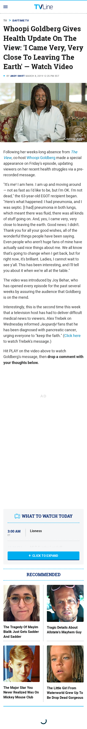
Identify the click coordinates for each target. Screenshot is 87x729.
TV (5, 20)
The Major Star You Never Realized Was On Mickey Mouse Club (21, 692)
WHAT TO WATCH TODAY (47, 516)
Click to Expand (45, 556)
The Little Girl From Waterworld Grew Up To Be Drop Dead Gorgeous (65, 693)
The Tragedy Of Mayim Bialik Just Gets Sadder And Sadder (21, 632)
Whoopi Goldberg (41, 157)
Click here (72, 335)
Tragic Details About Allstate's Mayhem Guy (64, 630)
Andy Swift (17, 76)
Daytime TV (20, 20)
